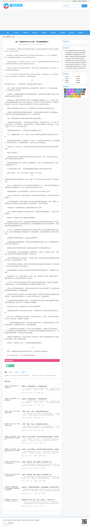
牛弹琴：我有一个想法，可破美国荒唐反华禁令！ (36, 411)
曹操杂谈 (8, 36)
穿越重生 (81, 32)
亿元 (84, 89)
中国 (35, 392)
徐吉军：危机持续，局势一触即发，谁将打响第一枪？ (37, 462)
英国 (79, 94)
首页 (7, 32)
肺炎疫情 (75, 96)
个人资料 (80, 89)
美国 (39, 392)
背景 (84, 91)
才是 (42, 417)
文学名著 (16, 32)
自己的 (35, 506)
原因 (71, 91)
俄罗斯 (23, 372)
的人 (65, 94)
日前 (44, 443)
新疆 (35, 417)
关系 (76, 94)
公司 (68, 96)
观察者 (40, 443)
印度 (77, 91)
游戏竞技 (53, 32)
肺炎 (65, 96)
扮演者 (82, 94)
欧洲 (42, 392)
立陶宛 (10, 372)
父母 (40, 506)
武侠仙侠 (43, 32)
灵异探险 (62, 32)
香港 (79, 96)
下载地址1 (11, 365)
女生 (74, 91)
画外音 (35, 443)
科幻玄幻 (34, 32)
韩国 (71, 96)
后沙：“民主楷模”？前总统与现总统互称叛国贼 (19, 375)
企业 (80, 91)
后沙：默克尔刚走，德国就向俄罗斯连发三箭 (46, 375)
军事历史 (25, 32)
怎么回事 (75, 89)
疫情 (71, 89)
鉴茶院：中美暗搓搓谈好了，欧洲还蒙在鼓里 (34, 386)
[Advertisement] (45, 20)
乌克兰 (16, 372)
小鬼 (43, 506)
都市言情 (71, 32)
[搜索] (84, 5)
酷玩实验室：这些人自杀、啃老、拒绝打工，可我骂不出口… (39, 500)
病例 (65, 91)
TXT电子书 (84, 1)
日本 (68, 91)
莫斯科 (43, 493)
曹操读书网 (10, 523)
